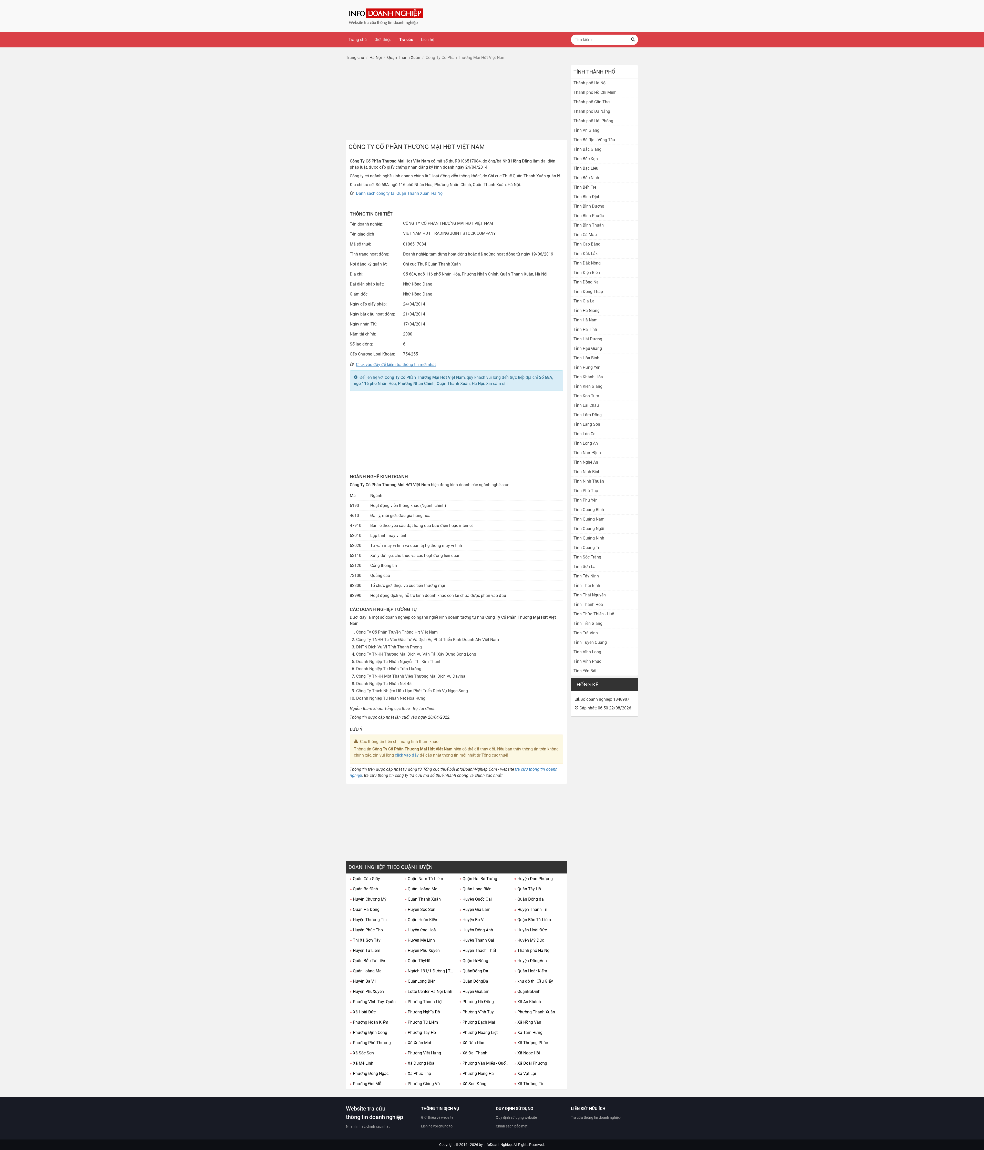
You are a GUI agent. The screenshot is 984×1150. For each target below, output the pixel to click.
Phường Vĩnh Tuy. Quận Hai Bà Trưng (375, 1001)
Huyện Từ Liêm (365, 950)
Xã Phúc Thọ (418, 1073)
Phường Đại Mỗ (365, 1083)
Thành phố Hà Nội (532, 950)
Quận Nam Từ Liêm (424, 878)
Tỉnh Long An (585, 443)
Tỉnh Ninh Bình (586, 471)
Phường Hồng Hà (476, 1073)
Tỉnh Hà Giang (586, 310)
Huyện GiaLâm (474, 991)
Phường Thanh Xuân (534, 1012)
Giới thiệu (383, 39)
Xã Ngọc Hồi (527, 1053)
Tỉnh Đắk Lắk (585, 253)
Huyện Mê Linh (420, 940)
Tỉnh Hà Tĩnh (585, 329)
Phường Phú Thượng (370, 1042)
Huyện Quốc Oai (475, 899)
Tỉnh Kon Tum (586, 395)
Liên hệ (427, 39)
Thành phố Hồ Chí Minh (595, 92)
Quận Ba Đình (364, 889)
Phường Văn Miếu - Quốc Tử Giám (484, 1063)
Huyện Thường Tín (368, 919)
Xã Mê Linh (361, 1063)
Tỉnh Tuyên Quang (590, 642)
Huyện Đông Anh (476, 930)
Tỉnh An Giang (586, 130)
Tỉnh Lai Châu (586, 405)
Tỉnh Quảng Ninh (588, 538)
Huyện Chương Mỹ (368, 899)
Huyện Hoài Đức (530, 930)
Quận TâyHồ (417, 960)
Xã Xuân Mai (418, 1042)
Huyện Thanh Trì (530, 909)
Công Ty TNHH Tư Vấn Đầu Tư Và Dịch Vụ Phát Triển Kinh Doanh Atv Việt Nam (427, 639)
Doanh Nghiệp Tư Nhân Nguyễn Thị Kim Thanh (399, 661)
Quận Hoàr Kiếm (530, 971)
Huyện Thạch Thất (477, 950)
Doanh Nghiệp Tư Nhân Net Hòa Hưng (390, 698)
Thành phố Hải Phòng (593, 120)
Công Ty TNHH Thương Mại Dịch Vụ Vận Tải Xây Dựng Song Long (416, 654)
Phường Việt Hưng (423, 1053)
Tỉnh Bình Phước (588, 215)
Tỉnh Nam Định (587, 452)
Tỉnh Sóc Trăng (587, 557)
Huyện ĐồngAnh (530, 960)
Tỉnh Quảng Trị (586, 547)
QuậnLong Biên (420, 981)
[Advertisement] (456, 101)
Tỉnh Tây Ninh (586, 576)
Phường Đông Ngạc (369, 1073)
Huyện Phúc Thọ (366, 930)
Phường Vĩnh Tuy (476, 1012)
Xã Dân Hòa (471, 1042)
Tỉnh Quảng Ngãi (588, 528)
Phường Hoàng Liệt (478, 1032)
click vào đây (407, 755)
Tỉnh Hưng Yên (586, 367)
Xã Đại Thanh (473, 1053)
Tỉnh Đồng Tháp (588, 291)
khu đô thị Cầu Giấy (533, 981)
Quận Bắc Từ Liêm (532, 919)
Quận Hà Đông (365, 909)
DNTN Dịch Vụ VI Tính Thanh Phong (389, 647)
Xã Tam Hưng (528, 1032)
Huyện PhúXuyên (367, 991)
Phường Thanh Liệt (424, 1001)
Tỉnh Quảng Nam (588, 519)
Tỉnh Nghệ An (585, 462)
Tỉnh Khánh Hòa (588, 376)
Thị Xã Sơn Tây (365, 940)
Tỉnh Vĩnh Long (587, 651)
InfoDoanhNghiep (498, 1145)
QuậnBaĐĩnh (527, 991)
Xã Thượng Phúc (531, 1042)
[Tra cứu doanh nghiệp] (386, 15)
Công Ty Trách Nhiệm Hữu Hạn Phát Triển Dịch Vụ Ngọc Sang (412, 690)
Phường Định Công (368, 1032)
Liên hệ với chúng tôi (437, 1126)
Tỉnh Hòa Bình (586, 357)
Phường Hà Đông (476, 1001)
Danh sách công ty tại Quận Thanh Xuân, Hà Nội (400, 193)
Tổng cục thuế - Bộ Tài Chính (410, 708)
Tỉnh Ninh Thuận (588, 481)
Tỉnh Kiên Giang (587, 386)
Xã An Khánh (527, 1001)
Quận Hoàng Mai (421, 889)
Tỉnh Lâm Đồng (587, 414)
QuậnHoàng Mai (366, 971)
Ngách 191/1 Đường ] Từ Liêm (430, 971)
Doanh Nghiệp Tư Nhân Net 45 (384, 683)
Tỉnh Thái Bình (586, 585)
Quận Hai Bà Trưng (478, 878)
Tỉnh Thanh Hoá (588, 604)
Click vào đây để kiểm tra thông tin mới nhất (396, 364)
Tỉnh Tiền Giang (587, 623)
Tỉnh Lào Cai (585, 433)
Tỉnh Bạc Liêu (585, 168)
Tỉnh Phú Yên (585, 500)
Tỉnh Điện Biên (586, 272)
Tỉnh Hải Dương (587, 339)
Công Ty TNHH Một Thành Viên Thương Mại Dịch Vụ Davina (410, 676)
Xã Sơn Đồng (472, 1083)
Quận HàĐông (473, 960)
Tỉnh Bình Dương (588, 206)
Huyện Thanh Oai (476, 940)
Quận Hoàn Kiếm (421, 919)
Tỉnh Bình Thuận (588, 225)
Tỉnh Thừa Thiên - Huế (593, 614)
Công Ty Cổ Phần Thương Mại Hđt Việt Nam (425, 377)
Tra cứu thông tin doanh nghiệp (596, 1117)
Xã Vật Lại (525, 1073)
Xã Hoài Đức (363, 1012)
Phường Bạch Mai (477, 1022)
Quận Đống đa (529, 899)
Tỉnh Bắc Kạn (585, 158)
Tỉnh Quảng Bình (588, 509)
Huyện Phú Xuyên (422, 950)
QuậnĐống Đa (473, 971)
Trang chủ (357, 39)
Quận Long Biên (475, 889)
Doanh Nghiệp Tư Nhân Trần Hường (388, 668)
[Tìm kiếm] (633, 40)
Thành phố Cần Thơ (591, 101)
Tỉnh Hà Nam (585, 320)
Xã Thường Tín (529, 1083)
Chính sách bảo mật (512, 1126)
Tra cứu (406, 39)
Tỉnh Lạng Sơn (586, 424)
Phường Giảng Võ (422, 1083)
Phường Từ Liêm (421, 1022)
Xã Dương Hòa (419, 1063)
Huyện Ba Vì (472, 919)
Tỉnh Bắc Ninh (586, 177)
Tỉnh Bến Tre (584, 187)
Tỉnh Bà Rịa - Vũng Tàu (594, 139)
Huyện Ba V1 (363, 981)
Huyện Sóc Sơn (420, 909)
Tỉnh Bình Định (586, 196)
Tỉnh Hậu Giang (587, 348)
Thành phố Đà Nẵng (591, 111)
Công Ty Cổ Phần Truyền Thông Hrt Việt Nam (397, 632)
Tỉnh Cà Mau (585, 234)
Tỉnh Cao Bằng (586, 244)
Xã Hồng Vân (527, 1022)
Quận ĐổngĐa (473, 981)
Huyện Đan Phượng (533, 878)
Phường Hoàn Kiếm (369, 1022)
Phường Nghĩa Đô (422, 1012)
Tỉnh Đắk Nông (587, 263)
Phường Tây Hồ (420, 1032)
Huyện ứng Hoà (420, 930)
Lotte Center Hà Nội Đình (428, 991)
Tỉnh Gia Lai (584, 301)
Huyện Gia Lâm (474, 909)
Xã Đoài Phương (530, 1063)
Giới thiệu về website (437, 1117)
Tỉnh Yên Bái (584, 670)
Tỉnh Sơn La (584, 566)
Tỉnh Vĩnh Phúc (587, 661)
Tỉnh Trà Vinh (585, 632)
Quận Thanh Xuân (423, 899)
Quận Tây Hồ (527, 889)
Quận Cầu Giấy (365, 878)
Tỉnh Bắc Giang (587, 149)
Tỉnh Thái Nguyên (589, 595)
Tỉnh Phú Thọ (585, 490)
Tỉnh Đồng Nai (586, 282)
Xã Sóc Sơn (362, 1053)
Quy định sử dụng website (516, 1117)
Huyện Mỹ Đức (529, 940)
